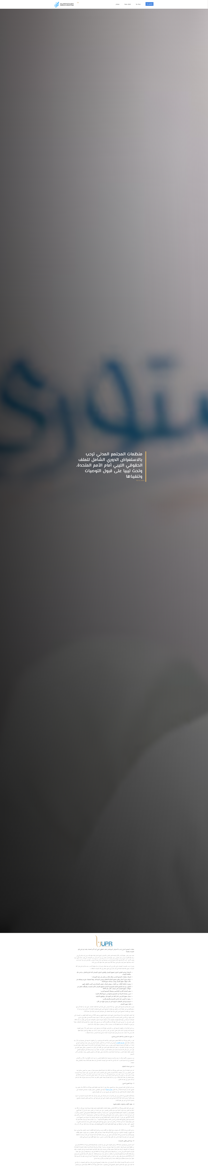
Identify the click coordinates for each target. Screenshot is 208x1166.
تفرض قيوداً (109, 1089)
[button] (118, 5)
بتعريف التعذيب (120, 1042)
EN (78, 3)
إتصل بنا (149, 4)
